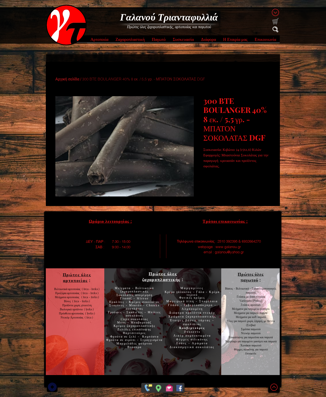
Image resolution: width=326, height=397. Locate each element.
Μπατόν (135, 305)
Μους (122, 322)
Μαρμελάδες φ (128, 343)
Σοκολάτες (125, 295)
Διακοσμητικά (183, 347)
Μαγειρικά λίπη (181, 301)
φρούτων (255, 305)
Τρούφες (115, 312)
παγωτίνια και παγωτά (260, 337)
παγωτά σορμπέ (259, 313)
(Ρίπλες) (257, 300)
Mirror (142, 298)
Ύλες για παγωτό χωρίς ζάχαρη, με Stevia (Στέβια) (251, 323)
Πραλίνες (117, 302)
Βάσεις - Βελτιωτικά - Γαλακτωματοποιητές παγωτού (250, 290)
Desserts (192, 331)
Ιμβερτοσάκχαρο (199, 305)
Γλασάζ (126, 298)
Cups (126, 319)
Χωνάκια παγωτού (250, 345)
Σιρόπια (245, 329)
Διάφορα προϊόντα (186, 312)
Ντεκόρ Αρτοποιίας (73, 317)
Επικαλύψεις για (238, 337)
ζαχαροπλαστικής (201, 316)
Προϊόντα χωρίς (71, 305)
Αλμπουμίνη (192, 309)
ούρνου (146, 343)
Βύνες (68, 301)
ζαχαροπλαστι (141, 326)
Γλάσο (174, 305)
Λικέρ (179, 335)
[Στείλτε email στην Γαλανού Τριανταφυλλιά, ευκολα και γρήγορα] (169, 387)
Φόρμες (183, 339)
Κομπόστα (150, 336)
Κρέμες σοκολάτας (144, 302)
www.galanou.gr (228, 246)
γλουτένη (86, 305)
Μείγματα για (240, 309)
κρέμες (199, 297)
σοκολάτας (134, 308)
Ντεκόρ (245, 333)
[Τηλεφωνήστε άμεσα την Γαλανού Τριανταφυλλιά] (147, 387)
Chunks (152, 305)
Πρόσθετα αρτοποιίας (72, 313)
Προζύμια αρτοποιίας (67, 293)
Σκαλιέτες (135, 312)
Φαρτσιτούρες (134, 333)
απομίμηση (143, 295)
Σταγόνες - (119, 305)
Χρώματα (176, 316)
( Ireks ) (89, 309)
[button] (99, 40)
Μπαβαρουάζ (141, 322)
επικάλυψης (141, 329)
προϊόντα (78, 309)
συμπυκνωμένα (198, 335)
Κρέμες (120, 326)
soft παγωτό (258, 317)
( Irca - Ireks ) (89, 293)
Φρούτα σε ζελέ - (126, 336)
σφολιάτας (192, 324)
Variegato (246, 300)
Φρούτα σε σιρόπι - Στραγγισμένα (134, 340)
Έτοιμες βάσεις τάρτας (190, 320)
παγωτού (255, 329)
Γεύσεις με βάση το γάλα (251, 296)
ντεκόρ (209, 312)
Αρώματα (199, 343)
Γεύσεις (245, 305)
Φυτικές (186, 297)
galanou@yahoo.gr (229, 252)
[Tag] (52, 387)
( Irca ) (89, 317)
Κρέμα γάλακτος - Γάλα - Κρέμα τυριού (192, 293)
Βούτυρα (134, 347)
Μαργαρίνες (192, 288)
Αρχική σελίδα (67, 79)
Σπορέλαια (208, 301)
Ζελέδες (124, 329)
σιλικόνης (199, 339)
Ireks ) (91, 313)
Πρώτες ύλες (163, 273)
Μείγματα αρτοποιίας (67, 297)
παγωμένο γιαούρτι (258, 309)
